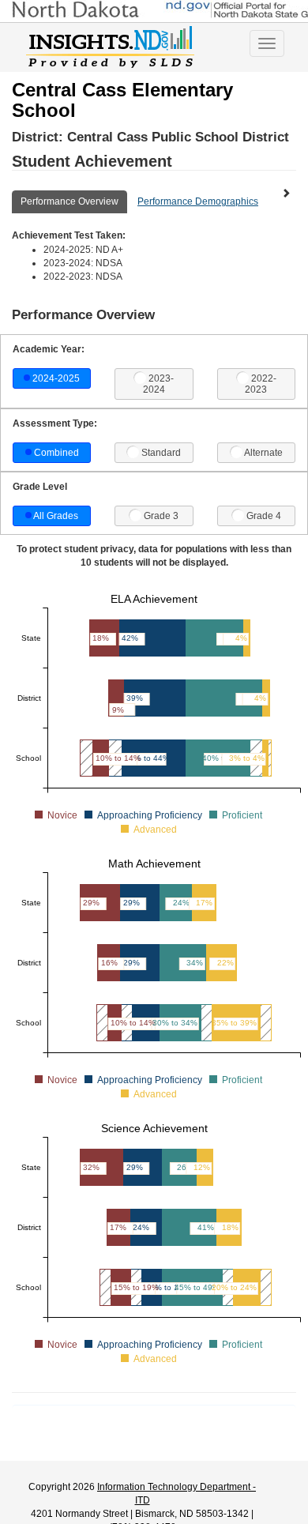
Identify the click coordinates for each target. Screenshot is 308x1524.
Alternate (263, 452)
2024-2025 (56, 378)
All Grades (55, 515)
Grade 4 (263, 515)
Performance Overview (69, 201)
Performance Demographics (197, 201)
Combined (56, 452)
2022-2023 (260, 384)
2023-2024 (159, 384)
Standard (161, 452)
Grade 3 (161, 515)
